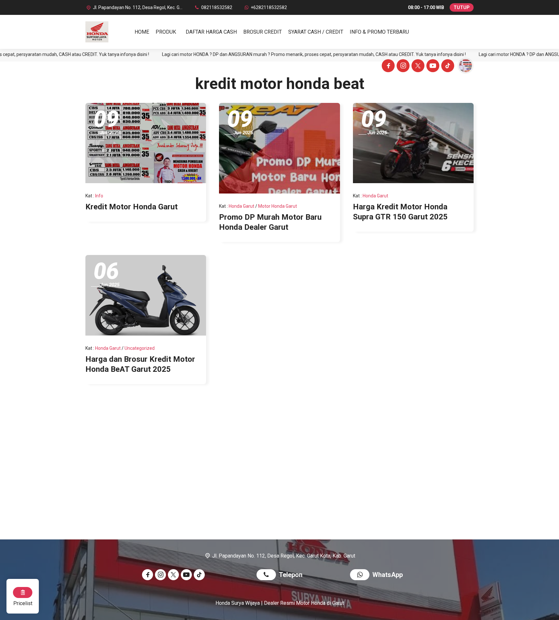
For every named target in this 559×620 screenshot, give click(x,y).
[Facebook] (387, 67)
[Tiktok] (446, 67)
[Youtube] (431, 67)
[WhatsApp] (361, 575)
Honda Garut (241, 206)
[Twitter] (417, 67)
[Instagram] (402, 67)
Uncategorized (140, 348)
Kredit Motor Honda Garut (131, 206)
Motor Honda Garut (277, 206)
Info (99, 195)
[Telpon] (268, 575)
